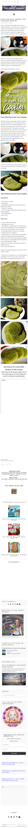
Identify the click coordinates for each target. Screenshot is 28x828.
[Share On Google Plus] (7, 464)
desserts (8, 460)
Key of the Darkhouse (12, 650)
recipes (11, 460)
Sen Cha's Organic (11, 138)
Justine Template (21, 824)
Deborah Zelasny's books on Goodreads (14, 648)
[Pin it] (10, 464)
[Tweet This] (2, 464)
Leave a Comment (4, 459)
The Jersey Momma (11, 824)
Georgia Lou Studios (12, 826)
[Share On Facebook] (5, 464)
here (12, 376)
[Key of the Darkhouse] (4, 652)
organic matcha (5, 211)
